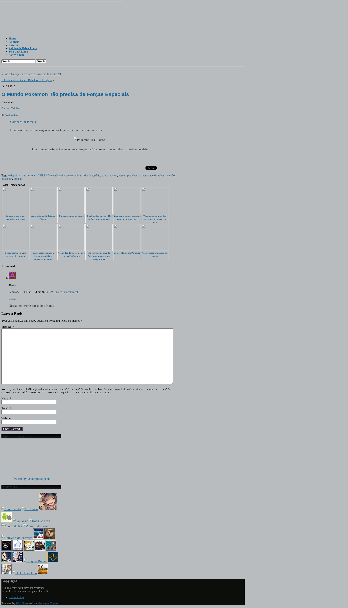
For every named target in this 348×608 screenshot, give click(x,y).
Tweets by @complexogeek (31, 478)
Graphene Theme (48, 603)
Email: (6, 408)
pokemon (6, 178)
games (122, 175)
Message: (7, 326)
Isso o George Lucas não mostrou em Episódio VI (32, 74)
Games (5, 108)
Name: (6, 398)
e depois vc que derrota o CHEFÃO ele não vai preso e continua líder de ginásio (54, 175)
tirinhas (18, 178)
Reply (12, 298)
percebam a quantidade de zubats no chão (151, 175)
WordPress (22, 603)
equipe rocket (109, 175)
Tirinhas (15, 108)
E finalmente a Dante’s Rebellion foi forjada (26, 80)
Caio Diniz (11, 114)
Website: (6, 418)
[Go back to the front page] (62, 33)
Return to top (16, 597)
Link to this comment (66, 291)
